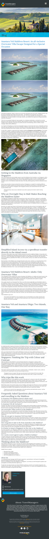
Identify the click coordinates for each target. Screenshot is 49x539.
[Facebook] (21, 528)
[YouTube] (27, 528)
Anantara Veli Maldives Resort (11, 452)
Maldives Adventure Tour (8, 266)
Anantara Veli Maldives (26, 276)
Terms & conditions (25, 516)
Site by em (27, 519)
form (28, 466)
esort (17, 453)
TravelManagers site (24, 515)
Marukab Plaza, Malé (8, 451)
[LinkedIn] (24, 528)
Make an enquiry (13, 493)
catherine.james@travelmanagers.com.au (13, 489)
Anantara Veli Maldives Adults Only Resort (15, 264)
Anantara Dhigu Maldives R (10, 453)
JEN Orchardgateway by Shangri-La (12, 455)
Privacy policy (24, 517)
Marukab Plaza (28, 207)
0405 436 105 (7, 486)
